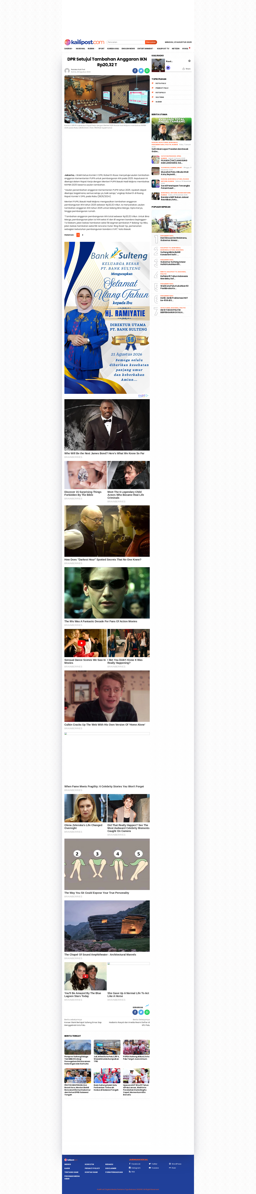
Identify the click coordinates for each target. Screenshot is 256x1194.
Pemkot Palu (162, 88)
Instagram (136, 1168)
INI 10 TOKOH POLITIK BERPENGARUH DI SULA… (172, 311)
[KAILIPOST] (84, 42)
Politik (168, 144)
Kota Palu (161, 83)
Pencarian (151, 42)
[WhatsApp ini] (147, 70)
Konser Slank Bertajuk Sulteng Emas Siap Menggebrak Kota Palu (83, 1022)
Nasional (180, 250)
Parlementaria (158, 144)
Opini (179, 156)
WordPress (176, 1164)
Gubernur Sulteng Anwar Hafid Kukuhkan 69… (173, 263)
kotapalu (161, 92)
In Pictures (163, 142)
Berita (163, 272)
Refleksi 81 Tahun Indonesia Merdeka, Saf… (174, 277)
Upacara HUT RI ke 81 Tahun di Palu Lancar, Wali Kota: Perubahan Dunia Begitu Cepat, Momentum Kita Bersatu (136, 1090)
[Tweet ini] (141, 70)
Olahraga (165, 167)
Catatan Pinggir (168, 156)
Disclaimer (110, 1168)
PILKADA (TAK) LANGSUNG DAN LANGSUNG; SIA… (174, 161)
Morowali (173, 142)
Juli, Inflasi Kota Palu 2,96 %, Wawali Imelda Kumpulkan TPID (106, 1059)
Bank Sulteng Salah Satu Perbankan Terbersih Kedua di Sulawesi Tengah (106, 1087)
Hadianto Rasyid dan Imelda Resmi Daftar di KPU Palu (129, 1022)
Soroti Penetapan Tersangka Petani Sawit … (175, 187)
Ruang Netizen (184, 193)
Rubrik (175, 144)
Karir (67, 1168)
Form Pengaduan (114, 1172)
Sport (179, 167)
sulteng (160, 97)
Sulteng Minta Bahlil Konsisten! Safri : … (170, 253)
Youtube (155, 1168)
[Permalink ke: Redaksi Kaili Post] (67, 70)
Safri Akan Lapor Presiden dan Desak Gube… (170, 150)
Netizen (174, 193)
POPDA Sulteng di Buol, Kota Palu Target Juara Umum (136, 1057)
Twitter (154, 1164)
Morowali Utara (175, 179)
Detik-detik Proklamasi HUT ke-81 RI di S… (174, 299)
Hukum (155, 142)
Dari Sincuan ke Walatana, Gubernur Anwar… (173, 239)
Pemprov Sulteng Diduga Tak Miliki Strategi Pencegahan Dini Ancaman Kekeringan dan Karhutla (77, 1060)
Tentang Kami (71, 1172)
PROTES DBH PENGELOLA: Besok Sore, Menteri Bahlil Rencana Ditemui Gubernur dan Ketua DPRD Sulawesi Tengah (77, 1090)
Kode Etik (89, 1164)
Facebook (136, 1164)
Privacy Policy (92, 1168)
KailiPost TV (165, 248)
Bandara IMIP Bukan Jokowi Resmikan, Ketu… (174, 198)
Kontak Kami (91, 1172)
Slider (159, 101)
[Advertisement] (128, 18)
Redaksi (109, 1164)
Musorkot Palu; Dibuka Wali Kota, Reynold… (174, 173)
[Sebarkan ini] (135, 70)
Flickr (174, 1168)
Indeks (67, 1164)
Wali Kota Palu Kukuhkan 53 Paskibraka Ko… (174, 287)
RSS (133, 1172)
